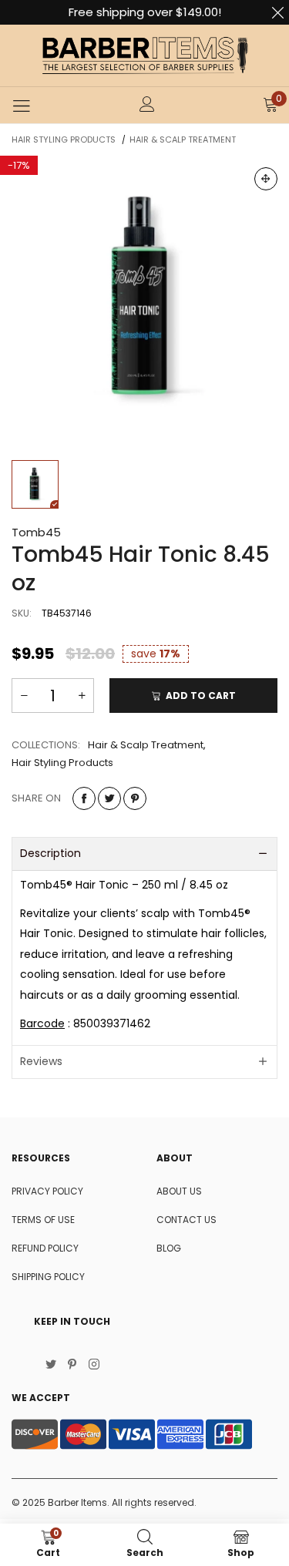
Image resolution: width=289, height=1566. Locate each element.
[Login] (147, 105)
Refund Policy (45, 1248)
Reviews (41, 1061)
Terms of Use (43, 1219)
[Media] (265, 178)
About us (179, 1191)
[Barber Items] (145, 55)
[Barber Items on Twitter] (51, 1365)
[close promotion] (277, 12)
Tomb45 (36, 532)
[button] (23, 695)
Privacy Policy (47, 1191)
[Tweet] (109, 798)
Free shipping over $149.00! (145, 12)
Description (50, 853)
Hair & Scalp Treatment (145, 745)
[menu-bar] (21, 105)
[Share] (84, 798)
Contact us (186, 1219)
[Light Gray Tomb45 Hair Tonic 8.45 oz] (144, 300)
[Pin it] (134, 798)
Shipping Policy (48, 1276)
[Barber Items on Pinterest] (72, 1365)
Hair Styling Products (62, 762)
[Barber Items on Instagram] (94, 1365)
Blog (168, 1248)
